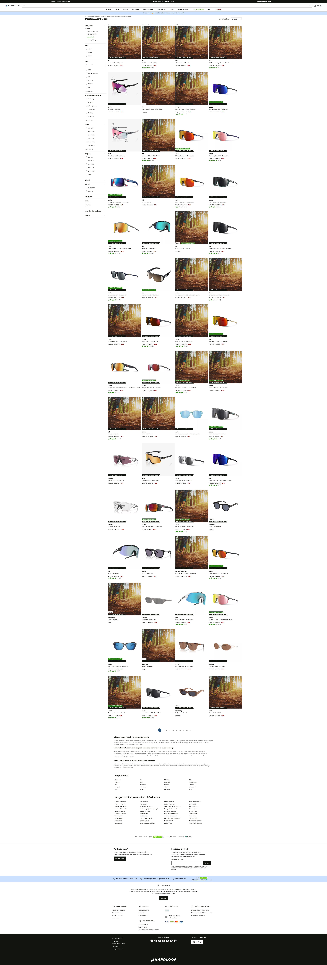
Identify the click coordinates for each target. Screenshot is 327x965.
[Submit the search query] (310, 6)
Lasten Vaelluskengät (146, 818)
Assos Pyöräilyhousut (195, 801)
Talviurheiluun (161, 9)
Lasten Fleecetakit (169, 804)
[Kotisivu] (86, 16)
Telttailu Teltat (119, 816)
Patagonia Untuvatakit (195, 823)
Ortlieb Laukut (193, 813)
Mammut (167, 789)
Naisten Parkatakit (120, 804)
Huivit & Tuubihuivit (92, 31)
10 (173, 730)
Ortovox (117, 782)
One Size (88, 204)
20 (176, 730)
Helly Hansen (143, 787)
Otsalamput (118, 820)
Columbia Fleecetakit (170, 816)
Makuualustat (119, 818)
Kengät (117, 9)
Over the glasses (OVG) (93, 211)
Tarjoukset (218, 9)
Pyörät (172, 9)
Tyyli (86, 45)
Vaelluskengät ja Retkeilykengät (149, 809)
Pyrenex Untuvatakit (170, 811)
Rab (116, 784)
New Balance (193, 782)
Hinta (87, 124)
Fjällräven (167, 780)
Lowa (116, 789)
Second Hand (200, 9)
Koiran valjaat (193, 809)
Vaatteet (108, 9)
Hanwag (191, 784)
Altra (141, 780)
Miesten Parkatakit (120, 811)
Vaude (166, 787)
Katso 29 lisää (89, 120)
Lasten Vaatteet (169, 801)
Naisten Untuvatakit (120, 801)
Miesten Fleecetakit (120, 813)
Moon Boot (143, 784)
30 (180, 730)
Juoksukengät (144, 813)
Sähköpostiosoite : (177, 859)
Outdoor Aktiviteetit (183, 9)
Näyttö (87, 215)
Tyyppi (87, 184)
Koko (87, 201)
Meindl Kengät (168, 820)
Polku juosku (135, 9)
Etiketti (87, 180)
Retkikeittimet (144, 801)
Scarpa (166, 784)
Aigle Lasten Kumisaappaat (172, 806)
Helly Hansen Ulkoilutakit (171, 813)
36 (187, 730)
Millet (141, 782)
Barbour (142, 789)
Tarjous (87, 153)
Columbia (167, 782)
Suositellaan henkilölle (93, 95)
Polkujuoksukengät (145, 811)
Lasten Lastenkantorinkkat (147, 823)
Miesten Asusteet (117, 16)
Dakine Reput (168, 823)
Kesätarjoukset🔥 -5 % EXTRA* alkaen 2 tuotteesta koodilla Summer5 (163, 13)
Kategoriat (88, 25)
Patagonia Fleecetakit (170, 809)
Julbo (190, 780)
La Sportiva (118, 787)
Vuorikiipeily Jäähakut (146, 806)
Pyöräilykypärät (144, 820)
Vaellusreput (143, 804)
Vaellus (125, 9)
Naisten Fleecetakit (120, 806)
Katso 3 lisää (89, 149)
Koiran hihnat (193, 811)
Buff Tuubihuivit (193, 818)
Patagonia (118, 780)
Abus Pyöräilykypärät (195, 820)
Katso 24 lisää (89, 91)
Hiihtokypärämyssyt (92, 40)
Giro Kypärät (192, 804)
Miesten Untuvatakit (121, 809)
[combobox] (95, 65)
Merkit (209, 9)
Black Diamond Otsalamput (172, 818)
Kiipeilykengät (144, 816)
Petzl (190, 789)
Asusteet (87, 28)
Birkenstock (192, 787)
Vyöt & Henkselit (91, 34)
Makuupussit (118, 823)
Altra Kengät (192, 816)
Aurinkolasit (90, 37)
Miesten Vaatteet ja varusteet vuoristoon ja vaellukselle (100, 16)
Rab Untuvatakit (193, 806)
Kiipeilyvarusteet (148, 9)
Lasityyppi (88, 196)
